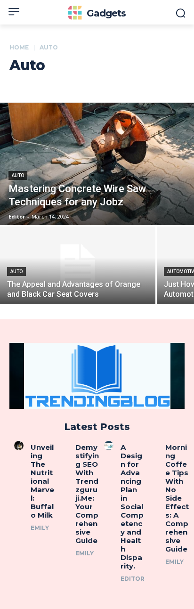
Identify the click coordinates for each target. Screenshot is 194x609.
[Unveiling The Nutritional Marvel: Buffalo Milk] (19, 445)
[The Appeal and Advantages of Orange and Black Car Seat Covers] (77, 265)
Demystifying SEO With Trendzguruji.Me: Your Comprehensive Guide (87, 494)
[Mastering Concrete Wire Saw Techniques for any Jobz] (97, 164)
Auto (18, 175)
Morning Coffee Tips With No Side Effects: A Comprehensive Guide (177, 498)
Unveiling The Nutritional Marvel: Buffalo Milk (42, 481)
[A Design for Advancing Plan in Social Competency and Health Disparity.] (108, 445)
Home (19, 47)
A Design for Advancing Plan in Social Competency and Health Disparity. (132, 506)
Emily (40, 527)
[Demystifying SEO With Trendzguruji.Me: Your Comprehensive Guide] (64, 445)
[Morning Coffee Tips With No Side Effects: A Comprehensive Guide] (154, 445)
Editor (133, 578)
